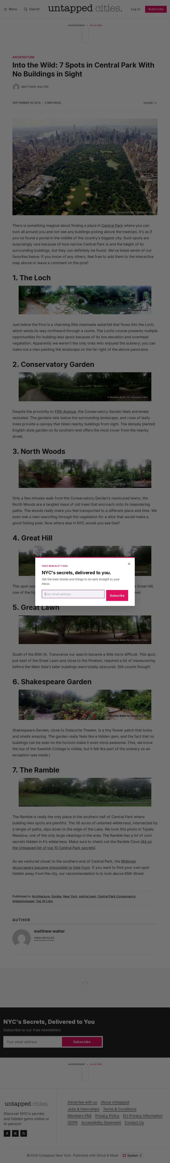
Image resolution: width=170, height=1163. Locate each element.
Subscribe (117, 595)
